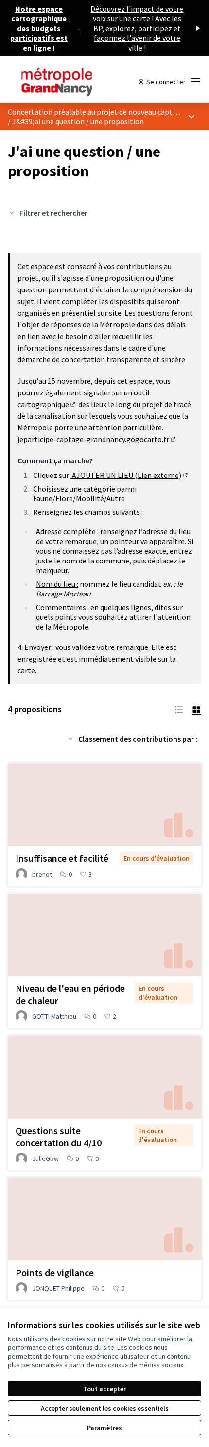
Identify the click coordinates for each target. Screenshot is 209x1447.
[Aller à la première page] (79, 81)
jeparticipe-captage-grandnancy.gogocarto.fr (97, 439)
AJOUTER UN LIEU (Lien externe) (129, 475)
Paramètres (104, 1427)
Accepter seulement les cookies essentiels (105, 1408)
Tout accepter (104, 1388)
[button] (179, 708)
